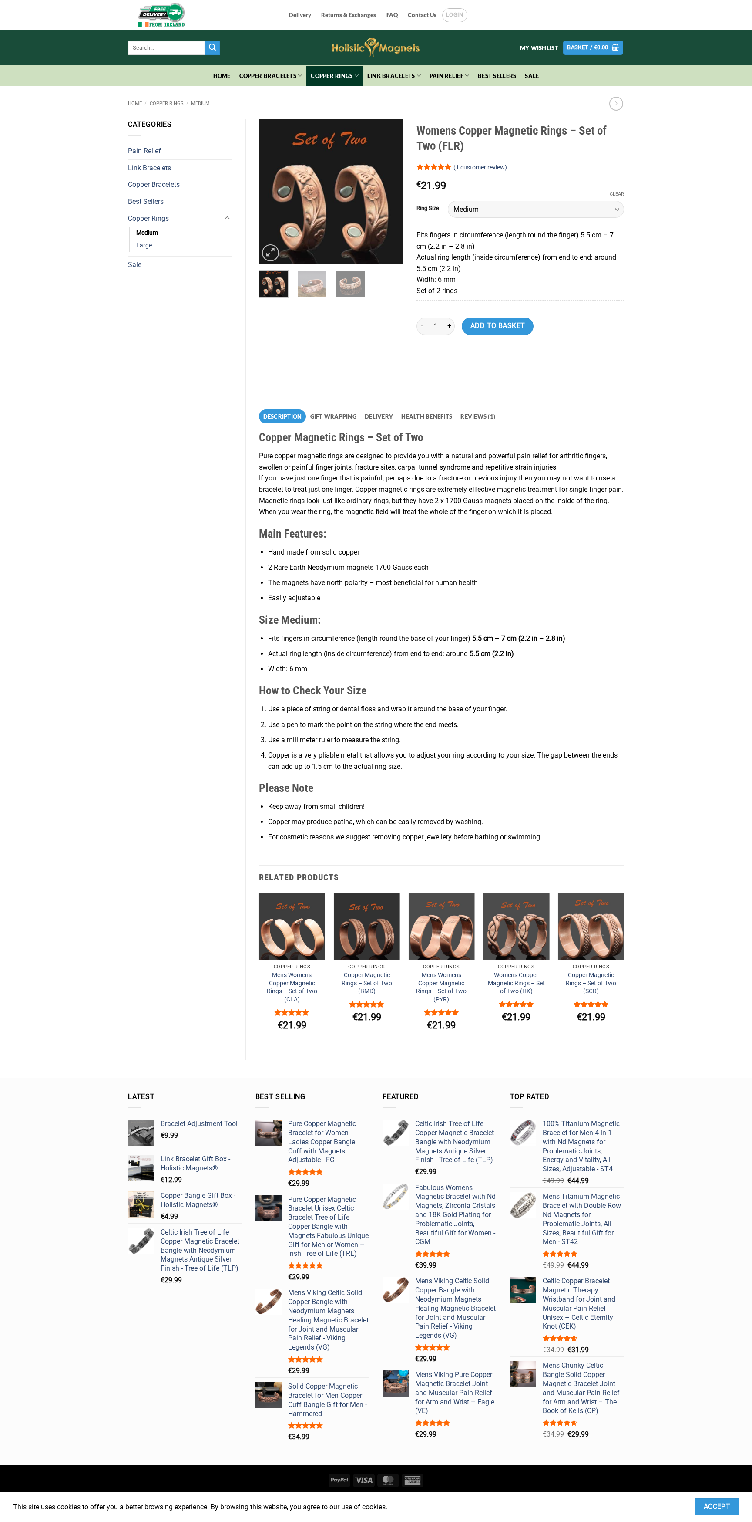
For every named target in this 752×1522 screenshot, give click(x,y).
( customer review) (480, 167)
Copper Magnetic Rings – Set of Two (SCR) (591, 983)
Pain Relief (446, 75)
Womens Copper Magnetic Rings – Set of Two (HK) (516, 983)
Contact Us (422, 14)
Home (222, 75)
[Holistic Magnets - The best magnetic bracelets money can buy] (376, 47)
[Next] (389, 191)
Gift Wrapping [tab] (333, 416)
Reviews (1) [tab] (477, 416)
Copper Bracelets (267, 75)
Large (144, 245)
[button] (593, 48)
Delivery (300, 14)
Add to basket (497, 326)
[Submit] (212, 48)
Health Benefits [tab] (426, 416)
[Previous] (273, 191)
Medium (200, 103)
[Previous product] (616, 103)
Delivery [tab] (379, 416)
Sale (532, 75)
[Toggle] (227, 218)
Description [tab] (282, 416)
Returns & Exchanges (348, 14)
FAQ (392, 14)
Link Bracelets (391, 75)
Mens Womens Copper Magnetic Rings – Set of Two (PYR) (441, 987)
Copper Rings (331, 75)
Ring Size (427, 208)
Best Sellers (497, 75)
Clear (617, 194)
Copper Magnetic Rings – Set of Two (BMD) (367, 983)
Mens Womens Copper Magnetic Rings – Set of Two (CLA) (292, 987)
